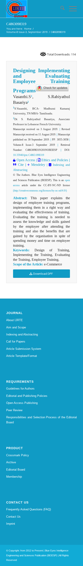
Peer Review (14, 410)
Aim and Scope (16, 327)
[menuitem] (60, 9)
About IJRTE (14, 320)
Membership (14, 476)
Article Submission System (23, 348)
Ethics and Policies (54, 160)
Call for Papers (15, 341)
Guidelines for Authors (20, 388)
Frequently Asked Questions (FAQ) (28, 509)
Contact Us (13, 516)
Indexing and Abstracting (22, 334)
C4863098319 (16, 24)
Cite (21, 165)
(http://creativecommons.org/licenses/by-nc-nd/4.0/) (40, 190)
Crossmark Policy (17, 455)
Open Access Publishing (22, 403)
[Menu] (71, 9)
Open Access (26, 160)
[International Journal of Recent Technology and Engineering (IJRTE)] (34, 9)
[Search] (60, 9)
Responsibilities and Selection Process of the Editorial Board (41, 420)
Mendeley (37, 165)
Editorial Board (15, 469)
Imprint (10, 523)
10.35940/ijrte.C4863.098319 (28, 155)
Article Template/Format (21, 356)
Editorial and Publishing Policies (26, 396)
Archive (11, 462)
